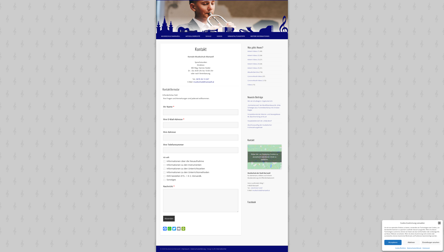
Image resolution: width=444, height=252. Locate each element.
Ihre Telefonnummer (173, 144)
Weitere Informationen (259, 36)
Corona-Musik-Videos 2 (255, 80)
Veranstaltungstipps (236, 36)
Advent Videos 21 (253, 51)
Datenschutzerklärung (414, 248)
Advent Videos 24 (253, 64)
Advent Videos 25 (253, 68)
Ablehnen (411, 242)
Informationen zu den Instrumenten (184, 165)
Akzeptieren (392, 242)
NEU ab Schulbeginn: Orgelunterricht (260, 101)
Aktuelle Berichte (193, 36)
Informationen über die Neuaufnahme (185, 161)
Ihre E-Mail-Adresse (173, 119)
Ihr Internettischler (220, 249)
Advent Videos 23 (253, 59)
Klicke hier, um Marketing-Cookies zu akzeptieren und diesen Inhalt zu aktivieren (264, 156)
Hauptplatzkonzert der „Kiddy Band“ (260, 121)
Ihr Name (168, 106)
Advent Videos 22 (253, 55)
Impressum (426, 248)
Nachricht (169, 186)
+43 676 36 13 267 (256, 188)
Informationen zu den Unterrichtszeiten (186, 168)
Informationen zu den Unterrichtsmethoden (188, 172)
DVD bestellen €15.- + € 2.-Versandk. (184, 176)
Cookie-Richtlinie (400, 248)
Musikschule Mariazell (170, 36)
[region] (222, 16)
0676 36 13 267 (202, 79)
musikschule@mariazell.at (203, 82)
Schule (208, 36)
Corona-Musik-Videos (255, 76)
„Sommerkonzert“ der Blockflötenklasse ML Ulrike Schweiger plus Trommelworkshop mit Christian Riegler (264, 107)
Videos (219, 36)
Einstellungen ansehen (430, 242)
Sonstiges (171, 179)
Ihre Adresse (169, 132)
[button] (439, 223)
